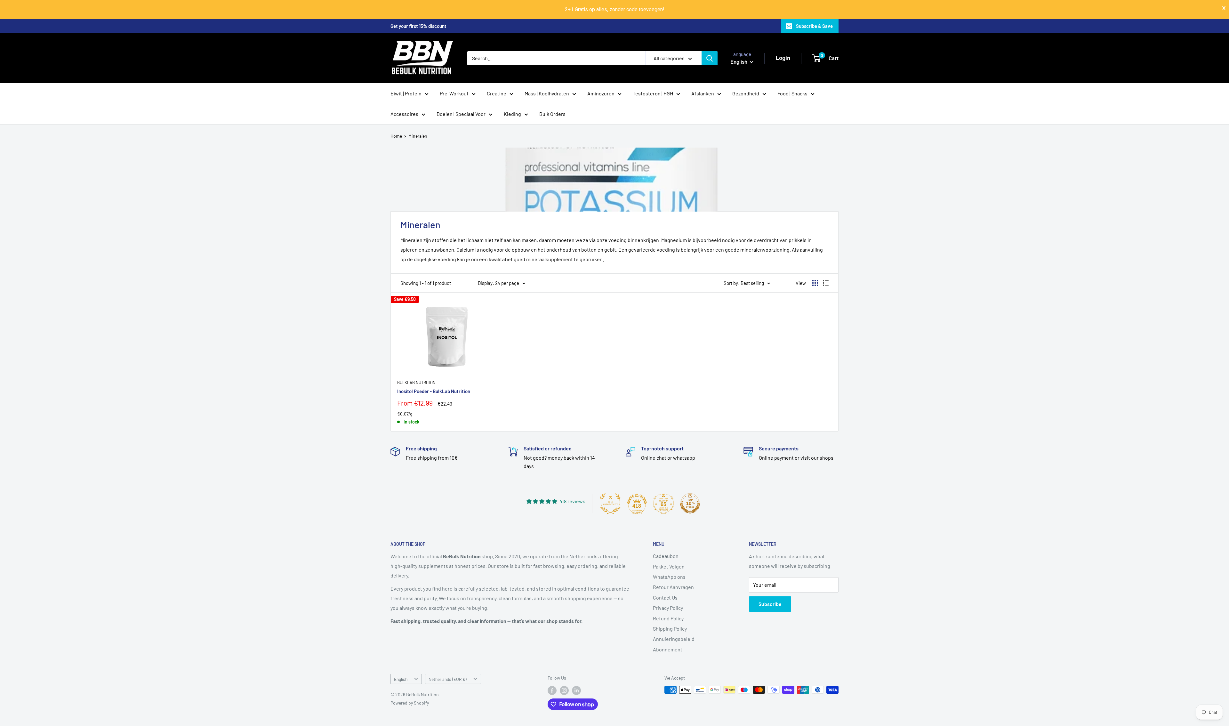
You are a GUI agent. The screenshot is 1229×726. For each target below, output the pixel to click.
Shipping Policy (670, 628)
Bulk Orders (552, 114)
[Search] (710, 58)
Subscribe (770, 604)
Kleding (512, 114)
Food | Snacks (792, 93)
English (400, 679)
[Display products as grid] (815, 283)
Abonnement (667, 649)
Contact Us (665, 597)
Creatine (496, 93)
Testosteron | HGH (653, 93)
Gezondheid (745, 93)
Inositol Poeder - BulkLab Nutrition (433, 391)
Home (396, 136)
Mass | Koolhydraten (547, 93)
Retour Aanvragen (673, 587)
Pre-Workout (454, 93)
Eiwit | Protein (406, 93)
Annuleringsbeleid (674, 639)
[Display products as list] (826, 283)
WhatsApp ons (669, 577)
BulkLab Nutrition (416, 382)
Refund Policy (668, 618)
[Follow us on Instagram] (564, 690)
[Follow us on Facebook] (552, 690)
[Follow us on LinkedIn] (576, 690)
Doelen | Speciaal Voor (461, 114)
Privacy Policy (668, 608)
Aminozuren (600, 93)
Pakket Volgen (669, 566)
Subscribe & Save (814, 26)
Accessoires (404, 114)
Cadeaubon (666, 556)
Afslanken (702, 93)
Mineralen (417, 136)
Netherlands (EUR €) (448, 679)
